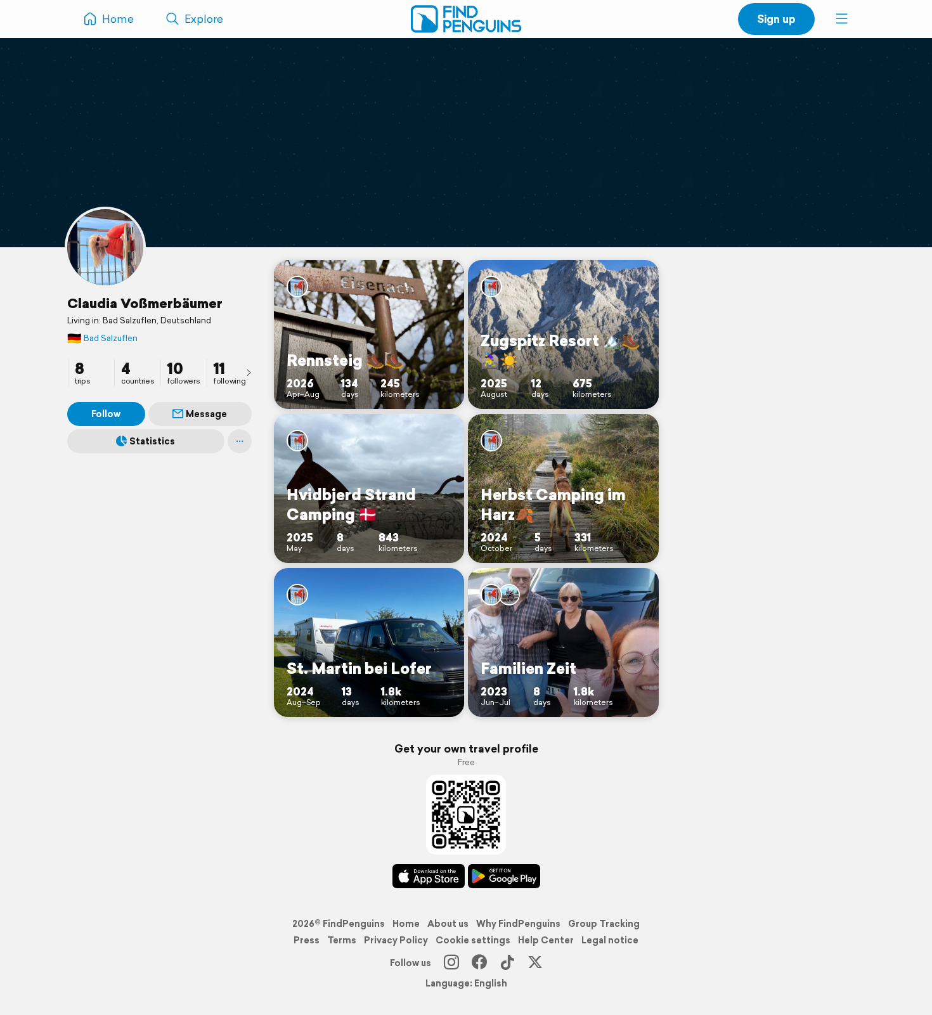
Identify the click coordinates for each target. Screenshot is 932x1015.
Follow (105, 414)
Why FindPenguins (518, 923)
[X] (535, 963)
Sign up (776, 19)
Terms (341, 940)
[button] (842, 19)
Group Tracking (604, 923)
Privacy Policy (396, 940)
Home (406, 923)
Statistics (152, 441)
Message (206, 414)
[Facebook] (479, 963)
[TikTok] (507, 963)
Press (307, 940)
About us (448, 923)
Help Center (546, 940)
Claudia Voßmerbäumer (145, 303)
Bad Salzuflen (102, 338)
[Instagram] (451, 963)
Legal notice (609, 940)
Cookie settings (473, 940)
